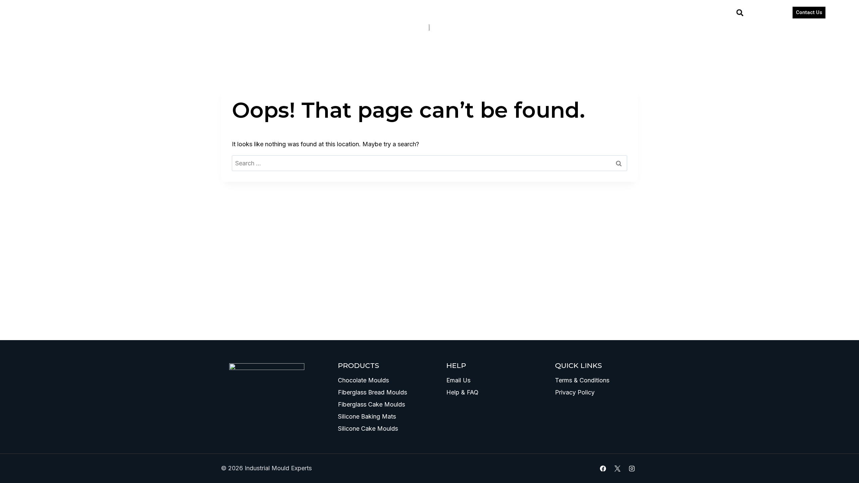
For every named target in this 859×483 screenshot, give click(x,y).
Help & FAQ (462, 392)
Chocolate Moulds (363, 380)
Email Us (458, 380)
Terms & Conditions (582, 380)
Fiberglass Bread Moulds (372, 392)
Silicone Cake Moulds (368, 428)
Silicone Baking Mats (367, 416)
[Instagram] (632, 469)
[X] (617, 469)
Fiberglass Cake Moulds (371, 404)
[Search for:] (429, 163)
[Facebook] (603, 469)
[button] (740, 13)
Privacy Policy (575, 392)
